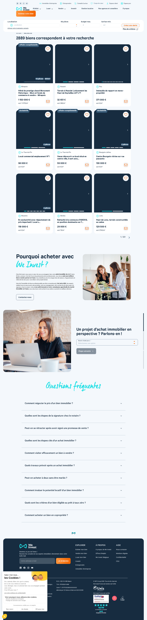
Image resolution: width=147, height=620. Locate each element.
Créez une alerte (130, 26)
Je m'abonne (63, 561)
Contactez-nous (25, 298)
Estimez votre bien (26, 14)
